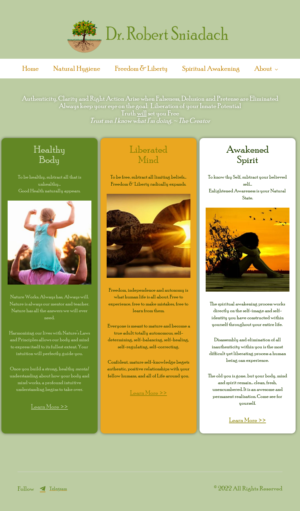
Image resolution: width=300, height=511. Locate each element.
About (263, 68)
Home (30, 68)
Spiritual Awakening (211, 68)
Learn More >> (49, 406)
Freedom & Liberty (141, 68)
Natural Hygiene (76, 68)
